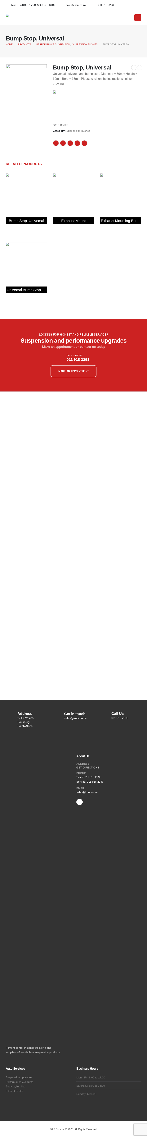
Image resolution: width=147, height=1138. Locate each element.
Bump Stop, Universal (26, 221)
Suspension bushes (78, 130)
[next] (139, 67)
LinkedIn (70, 143)
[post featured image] (26, 193)
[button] (125, 18)
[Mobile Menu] (137, 17)
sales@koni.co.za (87, 792)
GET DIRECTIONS (87, 767)
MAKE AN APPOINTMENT (73, 371)
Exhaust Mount (73, 221)
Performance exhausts (19, 1081)
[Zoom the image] (28, 404)
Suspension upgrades (19, 1077)
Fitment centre (14, 1091)
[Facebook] (137, 5)
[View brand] (81, 104)
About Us (82, 756)
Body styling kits (15, 1086)
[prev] (133, 67)
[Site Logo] (30, 17)
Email (84, 143)
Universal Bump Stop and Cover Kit (35, 290)
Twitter (63, 143)
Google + (77, 143)
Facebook (56, 143)
